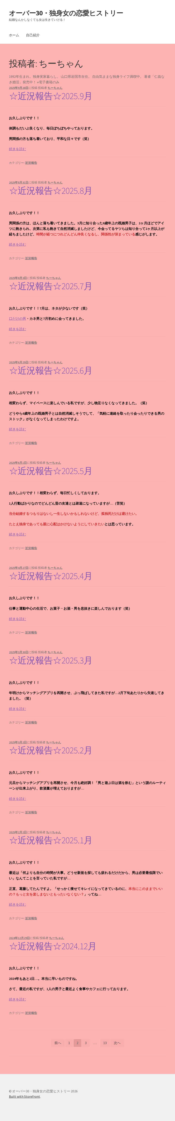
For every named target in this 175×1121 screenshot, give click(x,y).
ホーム (14, 35)
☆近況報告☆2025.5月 (50, 470)
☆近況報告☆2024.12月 (52, 946)
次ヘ (117, 1043)
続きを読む (17, 149)
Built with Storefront (24, 1096)
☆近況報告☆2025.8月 (50, 190)
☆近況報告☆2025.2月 (50, 750)
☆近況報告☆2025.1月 (50, 840)
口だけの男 (17, 318)
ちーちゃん (55, 88)
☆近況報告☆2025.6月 (50, 370)
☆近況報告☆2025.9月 (50, 95)
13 (105, 1043)
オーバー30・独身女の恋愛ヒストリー (66, 13)
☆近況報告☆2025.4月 (50, 575)
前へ (57, 1043)
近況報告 (31, 163)
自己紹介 (33, 35)
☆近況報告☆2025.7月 (50, 286)
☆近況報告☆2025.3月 (50, 660)
